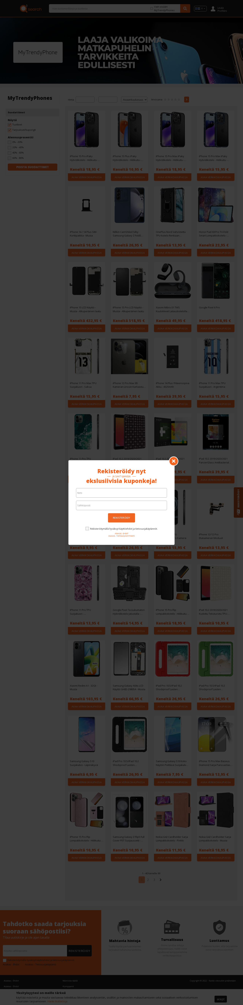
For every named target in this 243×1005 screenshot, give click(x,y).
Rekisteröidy (121, 517)
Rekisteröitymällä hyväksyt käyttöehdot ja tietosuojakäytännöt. (124, 528)
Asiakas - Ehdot (121, 533)
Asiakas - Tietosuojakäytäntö (121, 536)
